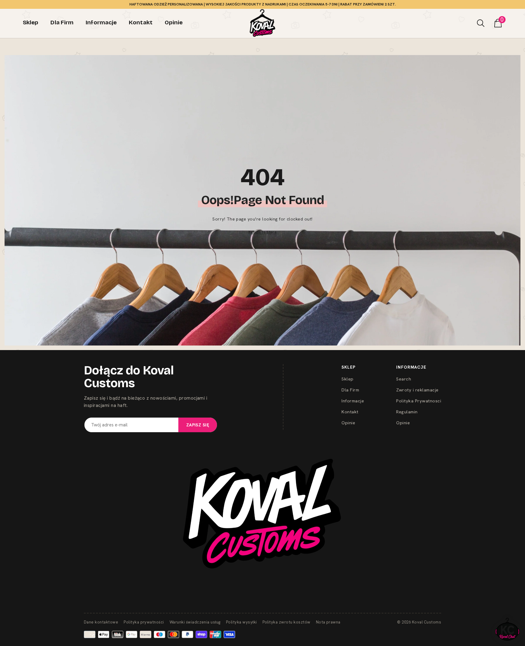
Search (403, 379)
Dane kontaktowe (101, 622)
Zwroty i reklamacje (417, 390)
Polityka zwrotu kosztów (286, 622)
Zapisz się (197, 425)
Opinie (348, 422)
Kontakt (349, 412)
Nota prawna (328, 622)
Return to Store (262, 231)
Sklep (347, 379)
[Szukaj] (480, 23)
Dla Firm (350, 390)
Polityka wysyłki (241, 622)
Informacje (352, 401)
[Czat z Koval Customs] (507, 629)
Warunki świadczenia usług (195, 622)
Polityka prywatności (144, 622)
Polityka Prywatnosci (418, 401)
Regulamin (406, 412)
